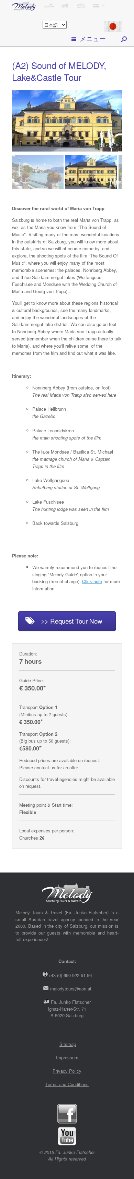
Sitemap (67, 1044)
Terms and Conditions (67, 1084)
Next (116, 168)
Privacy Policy (67, 1071)
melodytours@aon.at (70, 988)
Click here (92, 581)
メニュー (93, 38)
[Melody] (67, 5)
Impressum (67, 1057)
